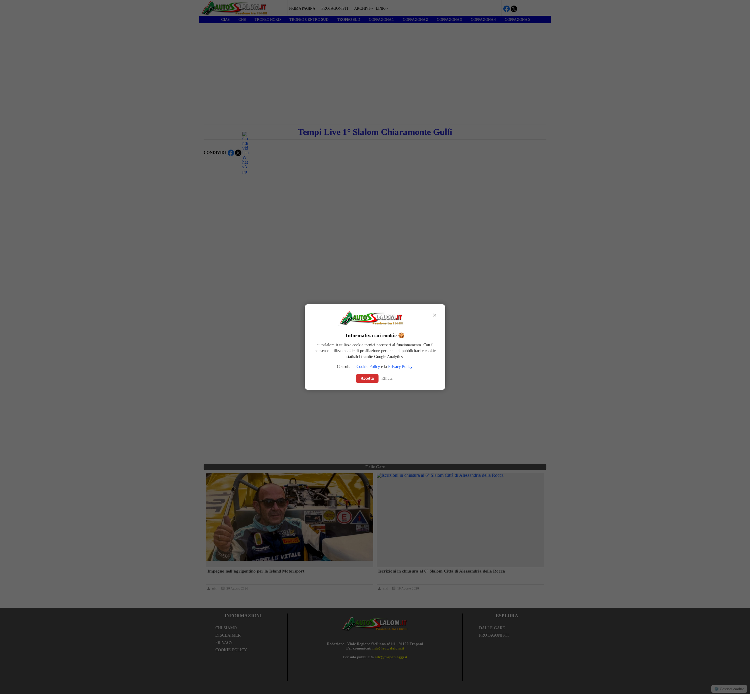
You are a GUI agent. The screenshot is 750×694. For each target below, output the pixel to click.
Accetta (367, 378)
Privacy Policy (400, 366)
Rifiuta (387, 378)
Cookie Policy (368, 366)
